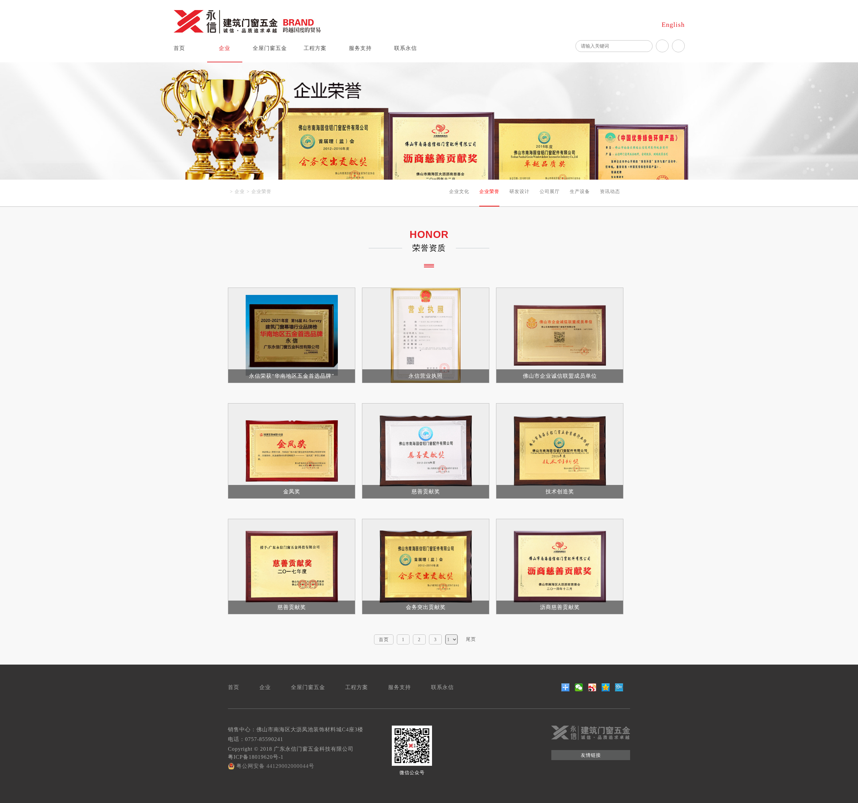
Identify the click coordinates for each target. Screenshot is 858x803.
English (673, 24)
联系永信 (405, 48)
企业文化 (459, 191)
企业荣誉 (261, 191)
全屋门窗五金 (270, 48)
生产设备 (580, 191)
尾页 (471, 639)
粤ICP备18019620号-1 (256, 757)
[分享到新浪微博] (592, 687)
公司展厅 (550, 191)
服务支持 (360, 48)
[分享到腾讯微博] (619, 687)
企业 (224, 48)
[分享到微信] (579, 687)
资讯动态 (610, 191)
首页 (179, 48)
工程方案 (315, 48)
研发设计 (519, 191)
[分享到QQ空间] (606, 687)
